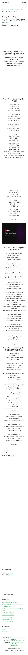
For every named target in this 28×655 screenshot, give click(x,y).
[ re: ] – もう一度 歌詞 (7, 617)
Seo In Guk (10, 575)
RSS (23, 640)
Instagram (17, 642)
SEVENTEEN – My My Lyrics (8, 612)
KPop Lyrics (10, 573)
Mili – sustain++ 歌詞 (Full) (8, 615)
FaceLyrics (4, 631)
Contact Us (9, 640)
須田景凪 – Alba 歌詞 (7, 619)
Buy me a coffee (14, 645)
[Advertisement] (14, 82)
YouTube (12, 643)
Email (16, 643)
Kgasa (3, 629)
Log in (16, 639)
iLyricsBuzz (5, 2)
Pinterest (22, 642)
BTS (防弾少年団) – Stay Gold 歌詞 (10, 602)
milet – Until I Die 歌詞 (7, 622)
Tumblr (12, 642)
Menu (24, 2)
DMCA (14, 640)
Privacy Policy (19, 640)
